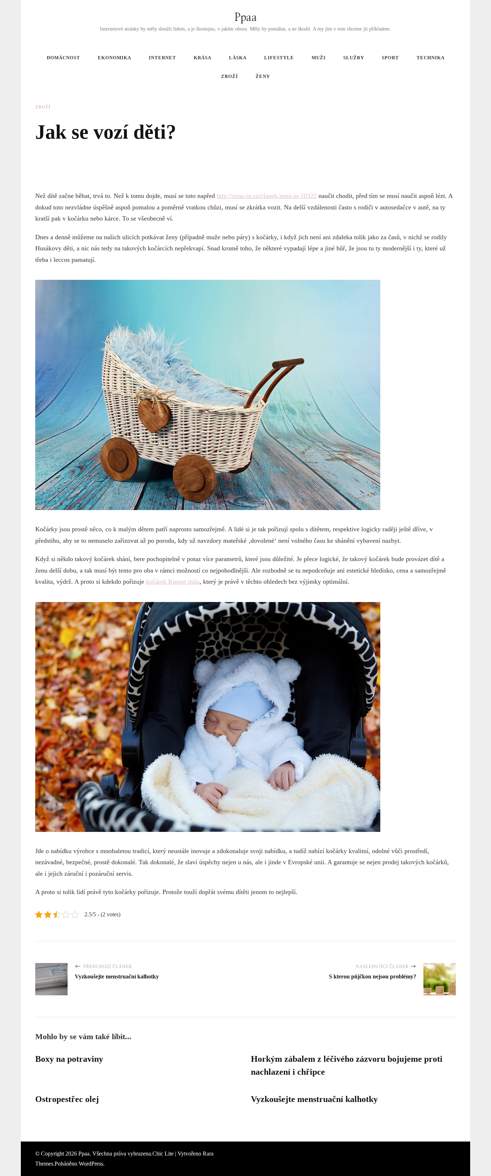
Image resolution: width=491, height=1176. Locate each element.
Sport (390, 57)
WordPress (91, 1164)
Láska (238, 57)
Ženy (263, 76)
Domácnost (63, 57)
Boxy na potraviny (69, 1059)
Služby (353, 57)
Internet (162, 57)
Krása (202, 57)
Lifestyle (279, 57)
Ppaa (245, 17)
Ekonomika (114, 57)
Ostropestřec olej (67, 1099)
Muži (319, 57)
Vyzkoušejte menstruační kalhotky (314, 1099)
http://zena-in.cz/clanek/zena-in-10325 (267, 195)
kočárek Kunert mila (172, 581)
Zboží (229, 76)
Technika (431, 57)
